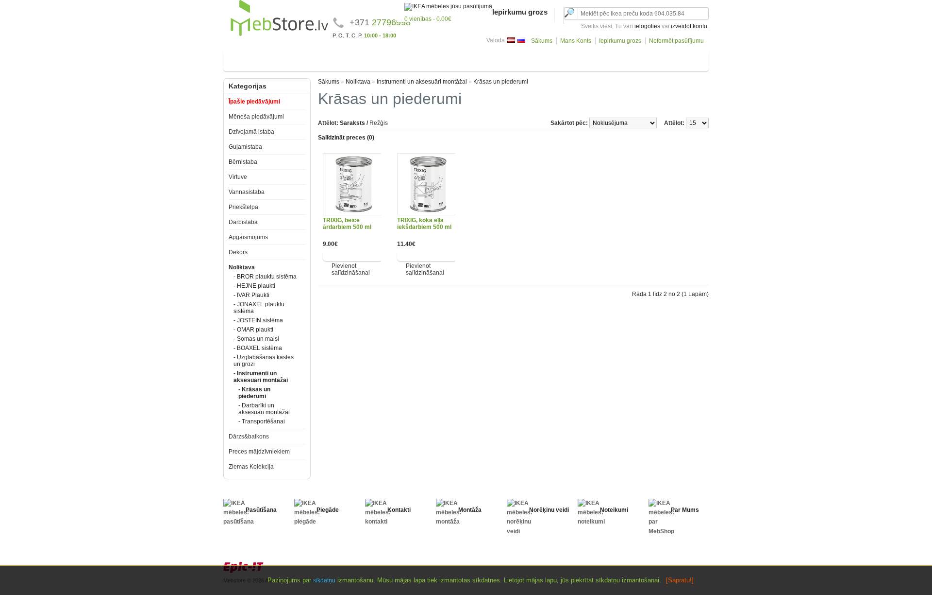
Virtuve (386, 58)
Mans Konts (575, 40)
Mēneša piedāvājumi (256, 116)
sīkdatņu (324, 580)
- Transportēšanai (261, 421)
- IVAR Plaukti (251, 295)
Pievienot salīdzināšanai (351, 269)
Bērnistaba (350, 58)
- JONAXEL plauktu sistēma (258, 308)
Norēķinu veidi (549, 510)
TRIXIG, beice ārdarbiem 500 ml (347, 223)
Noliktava (631, 58)
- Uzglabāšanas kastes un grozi (263, 361)
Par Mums (685, 510)
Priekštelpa (469, 58)
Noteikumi (614, 510)
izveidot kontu (689, 26)
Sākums (541, 40)
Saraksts (352, 123)
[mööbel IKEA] (279, 34)
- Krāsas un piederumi (254, 393)
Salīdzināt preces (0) (346, 137)
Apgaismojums (557, 58)
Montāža (470, 510)
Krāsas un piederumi (500, 81)
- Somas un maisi (256, 338)
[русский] (521, 40)
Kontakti (399, 510)
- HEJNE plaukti (254, 285)
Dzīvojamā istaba (255, 58)
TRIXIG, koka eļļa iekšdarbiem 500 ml (424, 223)
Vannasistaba (425, 58)
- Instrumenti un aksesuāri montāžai (260, 377)
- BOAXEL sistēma (257, 348)
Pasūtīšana (261, 510)
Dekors (598, 58)
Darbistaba (511, 58)
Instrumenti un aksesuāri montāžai (422, 81)
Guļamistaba (307, 58)
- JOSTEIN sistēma (258, 320)
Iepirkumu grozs (620, 40)
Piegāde (327, 510)
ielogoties (647, 26)
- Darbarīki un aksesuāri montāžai (264, 409)
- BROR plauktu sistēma (265, 276)
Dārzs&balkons (675, 58)
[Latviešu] (511, 40)
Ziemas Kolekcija (251, 466)
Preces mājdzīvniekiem (259, 451)
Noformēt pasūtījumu (676, 40)
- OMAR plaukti (253, 329)
